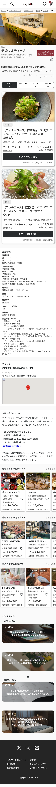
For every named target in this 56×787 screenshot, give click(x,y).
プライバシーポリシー (39, 764)
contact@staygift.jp (12, 445)
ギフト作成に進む (28, 156)
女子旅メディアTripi (38, 768)
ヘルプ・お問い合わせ (16, 760)
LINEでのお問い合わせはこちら (17, 431)
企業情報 (33, 760)
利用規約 (11, 764)
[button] (17, 42)
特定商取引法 (13, 768)
